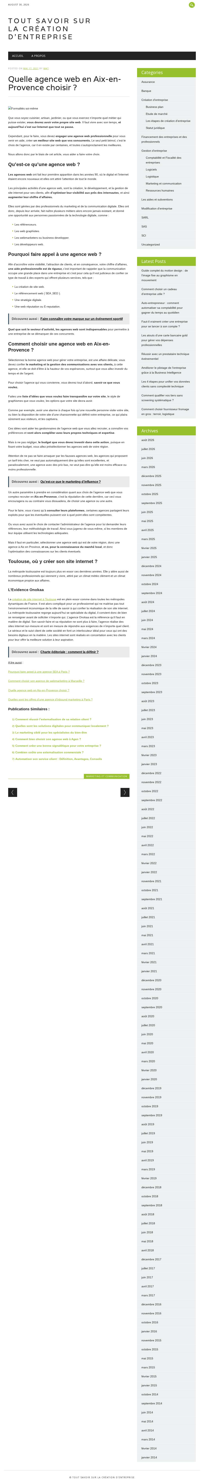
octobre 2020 (149, 998)
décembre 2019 (151, 1088)
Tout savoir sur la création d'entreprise (49, 28)
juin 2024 (147, 620)
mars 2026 (148, 467)
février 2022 (149, 863)
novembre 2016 (151, 1313)
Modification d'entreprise (156, 208)
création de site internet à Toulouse (34, 599)
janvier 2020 (149, 1079)
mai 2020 (147, 1043)
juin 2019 (147, 1142)
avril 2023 (147, 737)
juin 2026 (147, 458)
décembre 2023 (151, 665)
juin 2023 (147, 719)
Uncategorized (150, 244)
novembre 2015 (151, 1340)
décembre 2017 (151, 1259)
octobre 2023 (149, 683)
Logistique (152, 176)
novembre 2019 (151, 1097)
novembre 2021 (151, 881)
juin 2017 (147, 1277)
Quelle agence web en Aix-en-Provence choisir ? (38, 690)
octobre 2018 (149, 1196)
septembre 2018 (151, 1205)
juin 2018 (147, 1232)
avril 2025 (147, 530)
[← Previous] (12, 792)
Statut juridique (155, 127)
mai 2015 (147, 1358)
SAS (144, 226)
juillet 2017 (148, 1268)
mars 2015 (148, 1367)
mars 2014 (148, 1439)
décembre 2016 (151, 1304)
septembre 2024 (151, 593)
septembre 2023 (151, 692)
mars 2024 (148, 638)
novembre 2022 (151, 782)
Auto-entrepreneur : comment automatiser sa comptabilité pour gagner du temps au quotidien (162, 307)
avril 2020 (147, 1052)
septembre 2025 (151, 503)
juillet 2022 (148, 818)
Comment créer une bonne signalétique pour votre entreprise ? (58, 745)
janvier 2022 (149, 872)
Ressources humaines (160, 190)
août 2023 (147, 701)
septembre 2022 (151, 800)
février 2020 (149, 1070)
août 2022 (147, 809)
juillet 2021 (148, 917)
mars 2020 (148, 1061)
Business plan (154, 106)
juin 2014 (147, 1412)
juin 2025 (147, 512)
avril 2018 (147, 1250)
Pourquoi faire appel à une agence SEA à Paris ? (39, 671)
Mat (46, 68)
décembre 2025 (151, 476)
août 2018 (147, 1214)
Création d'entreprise (154, 99)
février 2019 (149, 1178)
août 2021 (147, 908)
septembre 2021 (151, 899)
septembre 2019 (151, 1115)
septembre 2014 (151, 1403)
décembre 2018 (151, 1187)
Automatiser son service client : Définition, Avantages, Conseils (58, 759)
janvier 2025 (149, 557)
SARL (145, 217)
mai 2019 (147, 1151)
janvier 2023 (149, 764)
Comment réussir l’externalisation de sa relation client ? (53, 719)
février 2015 (149, 1376)
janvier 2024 (149, 656)
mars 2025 (148, 539)
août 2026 (147, 440)
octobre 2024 (149, 584)
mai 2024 (147, 629)
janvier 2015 (149, 1385)
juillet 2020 (148, 1025)
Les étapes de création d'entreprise (168, 120)
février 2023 (149, 755)
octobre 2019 (149, 1106)
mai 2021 (147, 935)
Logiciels (151, 169)
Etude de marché (157, 113)
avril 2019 (147, 1160)
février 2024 (149, 647)
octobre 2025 (149, 494)
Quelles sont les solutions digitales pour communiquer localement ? (62, 725)
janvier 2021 (149, 971)
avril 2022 (147, 845)
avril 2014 (147, 1430)
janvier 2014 (149, 1457)
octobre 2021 (149, 890)
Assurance (148, 81)
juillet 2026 (148, 449)
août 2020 (147, 1016)
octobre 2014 (149, 1394)
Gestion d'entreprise (154, 150)
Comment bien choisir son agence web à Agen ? (48, 739)
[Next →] (125, 792)
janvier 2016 (149, 1331)
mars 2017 (148, 1295)
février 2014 (149, 1448)
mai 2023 (147, 728)
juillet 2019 (148, 1133)
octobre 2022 (149, 791)
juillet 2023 (148, 710)
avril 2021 (147, 944)
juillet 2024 (148, 611)
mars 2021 (148, 953)
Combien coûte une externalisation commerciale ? (49, 752)
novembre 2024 (151, 575)
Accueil (18, 56)
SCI (143, 235)
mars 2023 (148, 746)
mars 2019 (148, 1169)
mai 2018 (147, 1241)
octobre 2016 (149, 1322)
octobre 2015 (149, 1349)
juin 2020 (147, 1034)
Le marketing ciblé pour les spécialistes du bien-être (51, 732)
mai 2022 (147, 836)
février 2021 (149, 962)
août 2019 (147, 1124)
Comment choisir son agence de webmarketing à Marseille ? (46, 680)
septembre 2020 (151, 1007)
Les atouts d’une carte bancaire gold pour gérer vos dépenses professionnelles (164, 340)
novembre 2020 (151, 989)
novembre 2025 (151, 485)
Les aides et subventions (157, 199)
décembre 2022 (151, 773)
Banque (146, 90)
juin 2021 (147, 926)
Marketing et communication (106, 776)
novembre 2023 (151, 674)
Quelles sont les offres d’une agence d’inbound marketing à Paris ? (50, 699)
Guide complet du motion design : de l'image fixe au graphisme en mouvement (164, 275)
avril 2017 (147, 1286)
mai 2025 (147, 521)
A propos (38, 56)
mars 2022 (148, 854)
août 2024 (147, 602)
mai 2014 (147, 1421)
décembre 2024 (151, 566)
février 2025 (149, 548)
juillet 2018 (148, 1223)
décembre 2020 (151, 980)
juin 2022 (147, 827)
